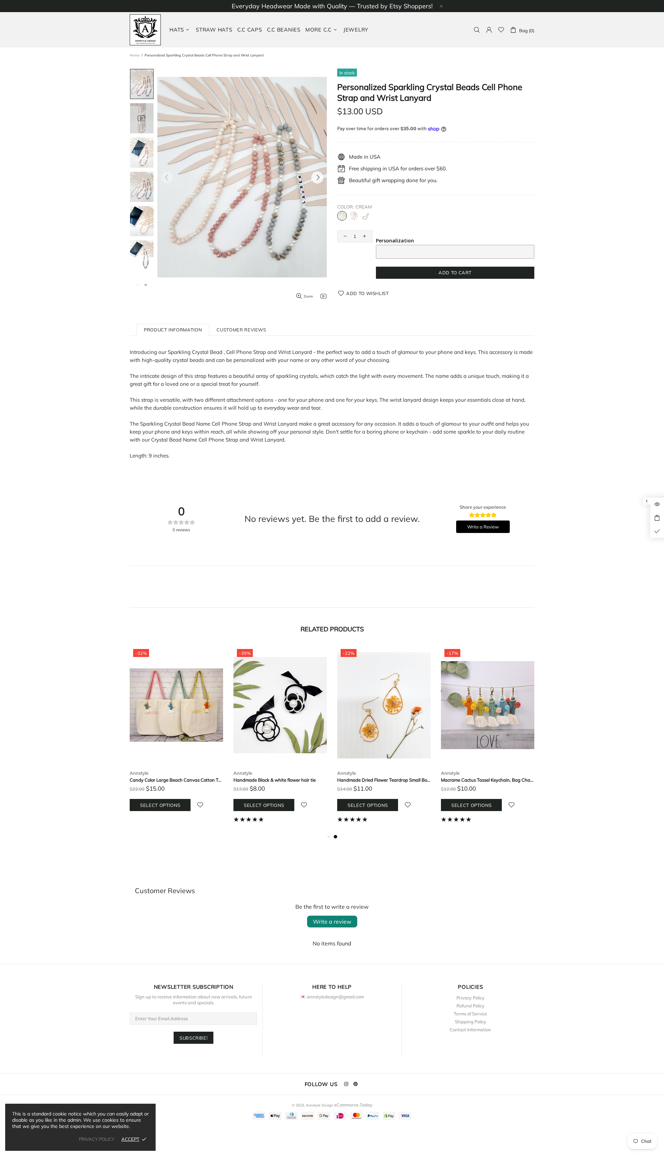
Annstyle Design (145, 29)
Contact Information (470, 1029)
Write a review (332, 921)
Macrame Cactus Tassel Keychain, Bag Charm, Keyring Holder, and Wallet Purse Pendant (487, 780)
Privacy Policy (470, 998)
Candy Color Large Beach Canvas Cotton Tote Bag (176, 780)
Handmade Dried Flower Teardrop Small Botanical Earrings (384, 780)
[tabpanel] (384, 739)
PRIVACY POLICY (96, 1139)
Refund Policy (470, 1005)
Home (134, 55)
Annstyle (139, 773)
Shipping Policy (470, 1021)
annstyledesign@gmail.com (335, 996)
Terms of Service (470, 1013)
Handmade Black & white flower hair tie (274, 780)
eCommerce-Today (353, 1105)
